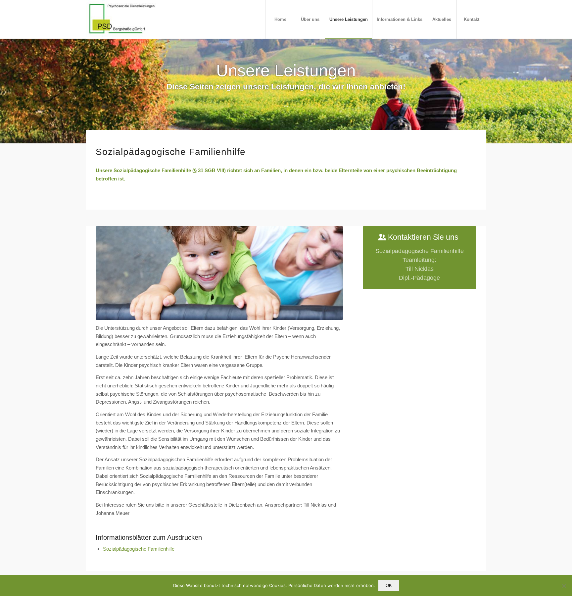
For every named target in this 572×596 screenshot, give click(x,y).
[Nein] (563, 585)
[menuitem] (280, 19)
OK (389, 585)
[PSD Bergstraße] (124, 19)
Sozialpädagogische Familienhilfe (138, 549)
